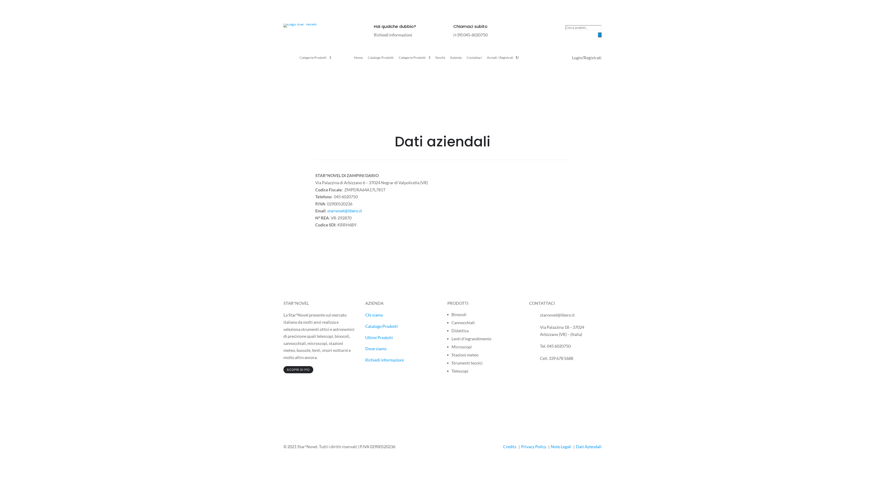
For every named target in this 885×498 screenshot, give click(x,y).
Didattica (460, 330)
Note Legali (561, 446)
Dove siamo (375, 348)
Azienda (456, 57)
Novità (440, 57)
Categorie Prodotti (313, 57)
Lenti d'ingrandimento (471, 338)
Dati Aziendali (589, 446)
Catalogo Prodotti (381, 57)
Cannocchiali (463, 322)
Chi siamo (374, 314)
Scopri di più (298, 370)
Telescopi (459, 371)
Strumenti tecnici (467, 362)
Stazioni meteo (464, 354)
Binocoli (458, 314)
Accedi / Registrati (500, 57)
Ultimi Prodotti (379, 337)
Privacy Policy (533, 446)
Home (358, 57)
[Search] (600, 34)
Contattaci (474, 57)
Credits (509, 446)
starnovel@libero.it (344, 210)
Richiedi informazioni (384, 359)
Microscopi (461, 346)
